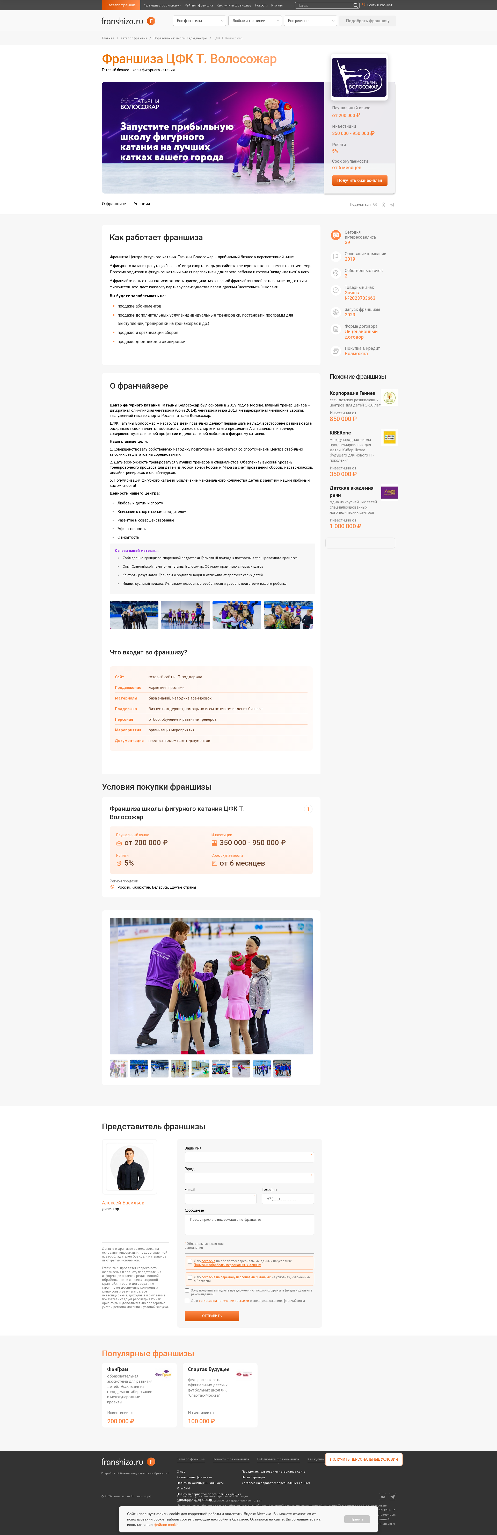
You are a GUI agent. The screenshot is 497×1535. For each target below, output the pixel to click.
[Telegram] (392, 205)
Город (190, 1168)
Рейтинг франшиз (199, 5)
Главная (108, 38)
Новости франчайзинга (231, 1459)
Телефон (269, 1189)
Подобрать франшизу (368, 20)
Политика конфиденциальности (200, 1483)
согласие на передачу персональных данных (236, 1277)
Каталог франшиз (121, 5)
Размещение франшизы (194, 1477)
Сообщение (194, 1210)
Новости (261, 5)
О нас (181, 1471)
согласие (208, 1261)
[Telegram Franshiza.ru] (392, 1496)
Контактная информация (195, 1500)
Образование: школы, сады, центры (180, 38)
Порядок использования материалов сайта (273, 1471)
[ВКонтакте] (375, 205)
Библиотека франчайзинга (278, 1459)
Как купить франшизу (234, 5)
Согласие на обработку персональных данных (276, 1483)
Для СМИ (183, 1488)
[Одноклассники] (384, 205)
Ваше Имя (193, 1148)
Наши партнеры (253, 1477)
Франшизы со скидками (162, 5)
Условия (142, 203)
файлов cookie (166, 1525)
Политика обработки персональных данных (209, 1494)
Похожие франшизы (358, 376)
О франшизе (114, 203)
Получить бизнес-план (359, 180)
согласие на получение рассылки (224, 1300)
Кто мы (277, 5)
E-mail (190, 1189)
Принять (357, 1519)
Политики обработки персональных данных (227, 1265)
